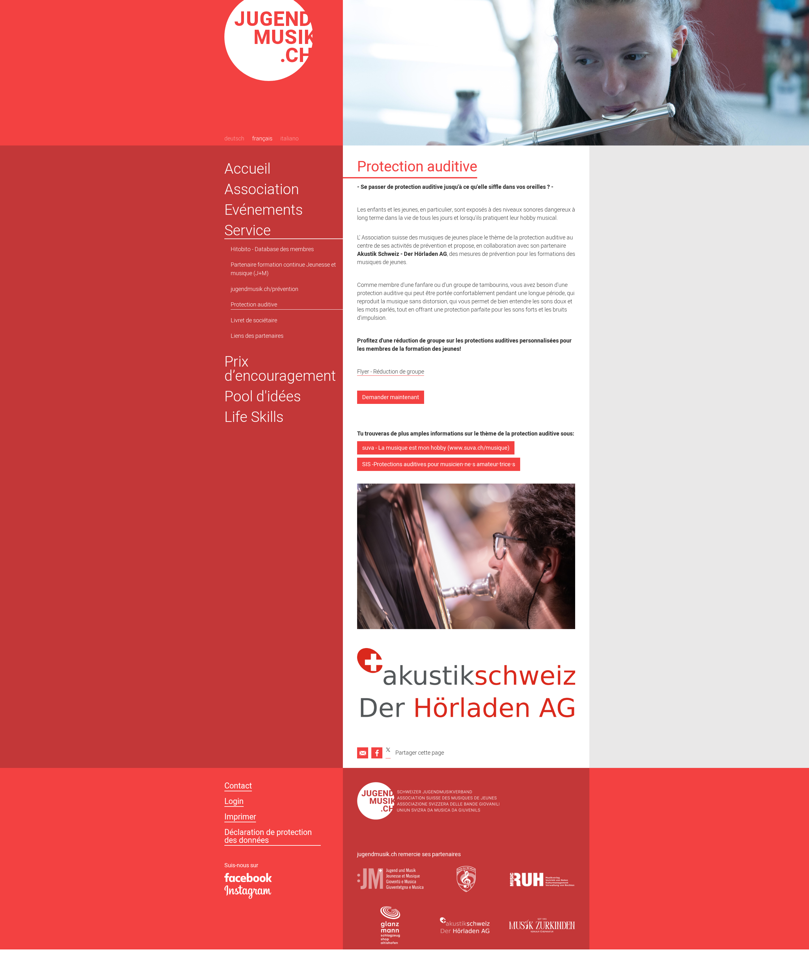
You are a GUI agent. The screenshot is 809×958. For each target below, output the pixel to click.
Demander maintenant (390, 398)
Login (234, 802)
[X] (388, 752)
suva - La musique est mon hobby (404, 448)
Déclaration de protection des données (268, 837)
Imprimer (240, 817)
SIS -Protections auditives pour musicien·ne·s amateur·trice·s (438, 465)
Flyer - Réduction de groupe (390, 372)
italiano (289, 139)
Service (247, 230)
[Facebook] (376, 752)
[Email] (362, 752)
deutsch (234, 139)
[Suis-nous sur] (276, 878)
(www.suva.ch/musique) (478, 448)
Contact (238, 786)
